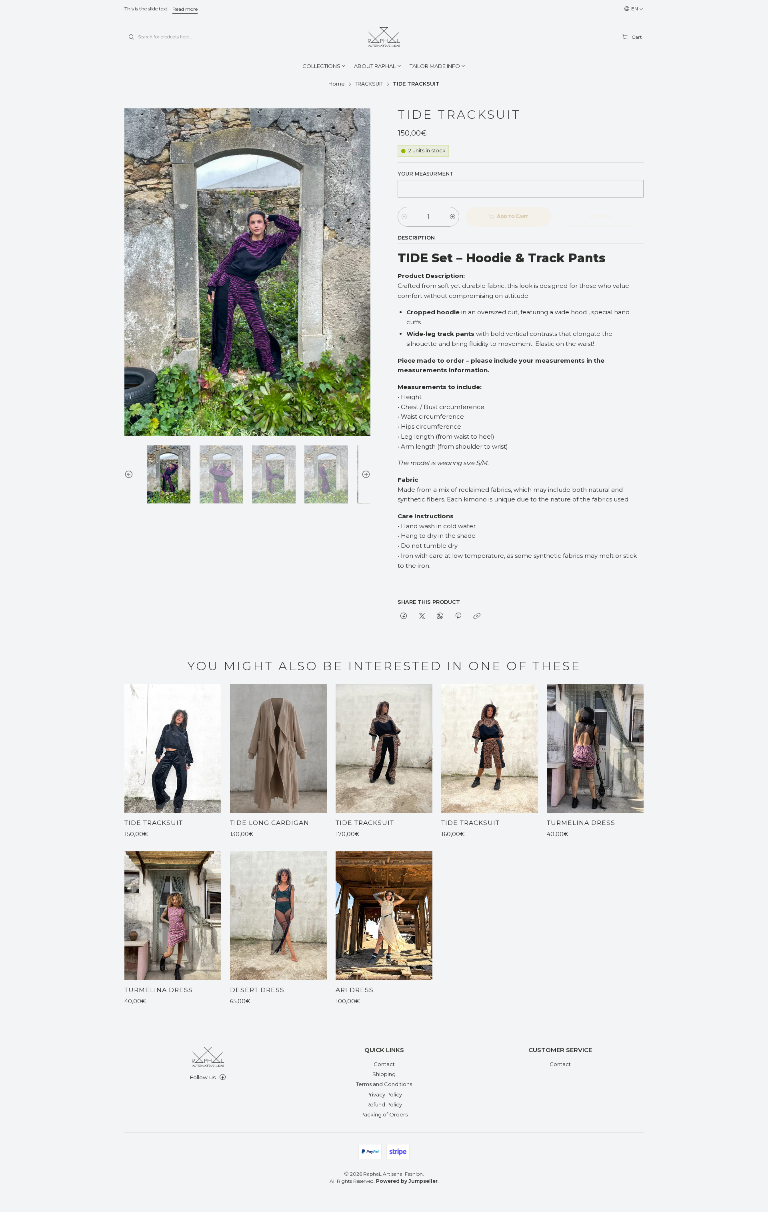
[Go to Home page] (384, 37)
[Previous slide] (130, 474)
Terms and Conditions (384, 1084)
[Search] (131, 37)
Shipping (384, 1074)
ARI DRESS (355, 990)
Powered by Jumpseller (407, 1181)
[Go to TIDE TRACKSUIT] (172, 748)
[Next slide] (364, 474)
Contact (384, 1064)
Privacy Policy (384, 1094)
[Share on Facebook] (404, 616)
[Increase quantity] (452, 216)
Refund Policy (384, 1104)
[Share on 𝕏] (422, 616)
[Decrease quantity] (404, 216)
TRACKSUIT (369, 84)
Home (336, 84)
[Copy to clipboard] (476, 616)
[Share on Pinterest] (458, 616)
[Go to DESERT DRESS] (278, 915)
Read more (185, 9)
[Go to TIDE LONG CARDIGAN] (278, 748)
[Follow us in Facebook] (222, 1077)
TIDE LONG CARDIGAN (269, 823)
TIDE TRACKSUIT (153, 823)
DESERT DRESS (257, 990)
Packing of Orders (384, 1114)
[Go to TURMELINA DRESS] (595, 748)
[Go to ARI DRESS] (384, 915)
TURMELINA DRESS (581, 823)
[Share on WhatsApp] (440, 616)
